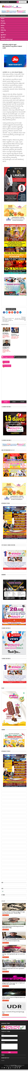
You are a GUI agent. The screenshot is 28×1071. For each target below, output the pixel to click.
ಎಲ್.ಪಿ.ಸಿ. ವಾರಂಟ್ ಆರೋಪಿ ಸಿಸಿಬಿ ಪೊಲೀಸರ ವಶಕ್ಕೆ (10, 940)
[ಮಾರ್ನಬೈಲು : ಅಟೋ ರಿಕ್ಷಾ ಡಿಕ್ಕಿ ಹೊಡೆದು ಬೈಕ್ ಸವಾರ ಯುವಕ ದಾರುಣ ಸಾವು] (14, 946)
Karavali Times (14, 1065)
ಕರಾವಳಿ (3, 901)
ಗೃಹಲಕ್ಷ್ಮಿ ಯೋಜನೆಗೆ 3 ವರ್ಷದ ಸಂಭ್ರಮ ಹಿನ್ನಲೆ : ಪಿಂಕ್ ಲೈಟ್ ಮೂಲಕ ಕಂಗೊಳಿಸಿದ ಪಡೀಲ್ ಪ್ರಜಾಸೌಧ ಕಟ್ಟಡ (13, 983)
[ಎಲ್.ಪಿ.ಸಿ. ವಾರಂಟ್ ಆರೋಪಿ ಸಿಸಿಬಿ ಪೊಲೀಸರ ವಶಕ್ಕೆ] (14, 933)
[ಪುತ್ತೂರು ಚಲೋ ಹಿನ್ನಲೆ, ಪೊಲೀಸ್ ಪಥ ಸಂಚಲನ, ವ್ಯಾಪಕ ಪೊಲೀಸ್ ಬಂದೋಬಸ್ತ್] (14, 961)
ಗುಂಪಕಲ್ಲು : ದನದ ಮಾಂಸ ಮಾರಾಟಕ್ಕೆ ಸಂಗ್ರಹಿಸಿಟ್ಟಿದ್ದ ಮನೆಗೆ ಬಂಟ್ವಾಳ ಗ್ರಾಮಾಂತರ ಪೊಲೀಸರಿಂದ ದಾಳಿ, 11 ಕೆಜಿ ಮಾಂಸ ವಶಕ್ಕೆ (13, 912)
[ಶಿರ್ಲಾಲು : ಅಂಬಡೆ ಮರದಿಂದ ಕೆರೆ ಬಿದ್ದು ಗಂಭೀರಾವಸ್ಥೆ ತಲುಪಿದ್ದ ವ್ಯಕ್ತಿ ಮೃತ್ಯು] (14, 1004)
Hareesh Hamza (18, 1066)
